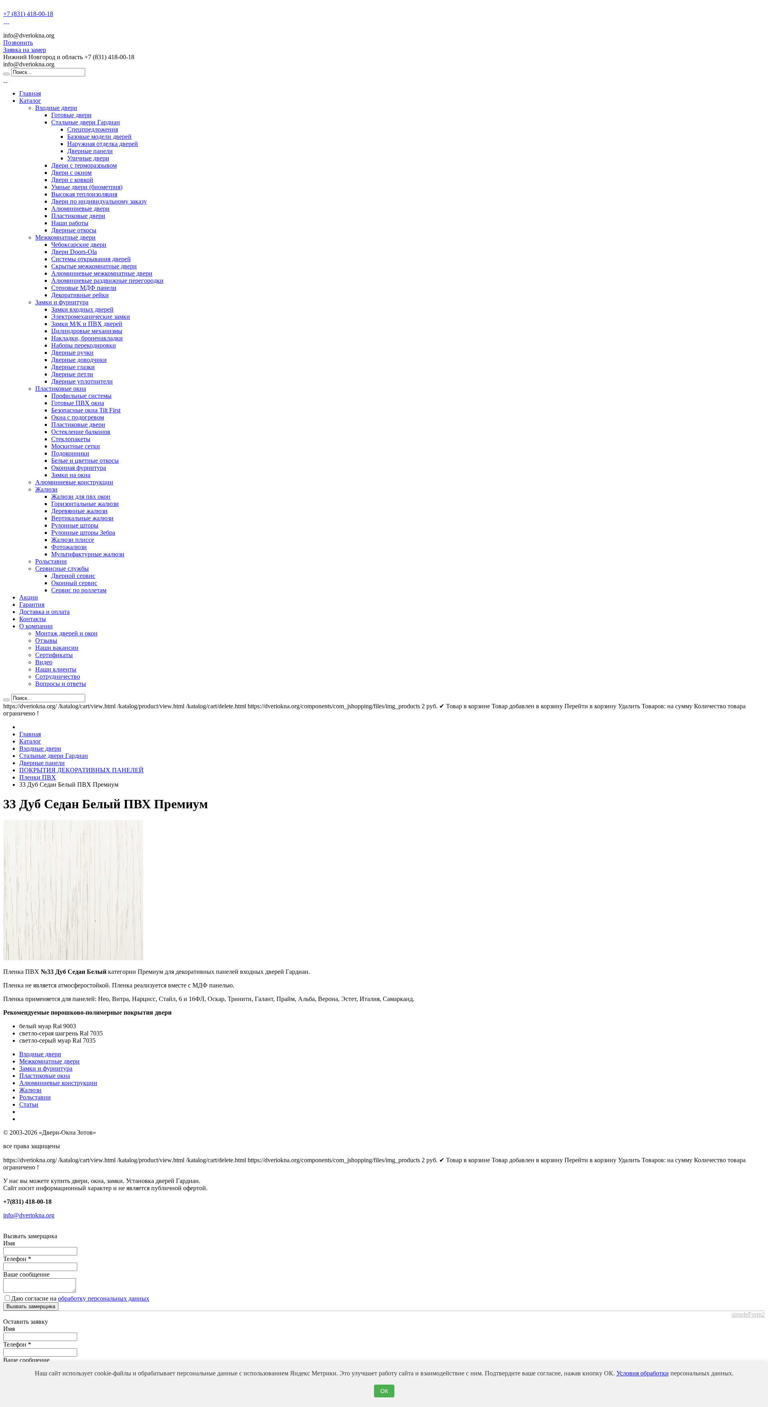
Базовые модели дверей (99, 136)
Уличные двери (88, 158)
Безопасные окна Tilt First (85, 410)
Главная (30, 93)
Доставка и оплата (44, 611)
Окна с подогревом (77, 417)
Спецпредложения (92, 129)
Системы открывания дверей (91, 259)
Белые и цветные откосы (85, 460)
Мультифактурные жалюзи (87, 554)
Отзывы (46, 640)
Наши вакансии (56, 647)
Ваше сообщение (26, 1274)
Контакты (32, 619)
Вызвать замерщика (30, 1306)
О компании (36, 626)
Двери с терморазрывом (84, 165)
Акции (28, 597)
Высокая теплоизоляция (84, 194)
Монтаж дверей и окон (66, 633)
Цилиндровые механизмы (86, 331)
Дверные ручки (72, 352)
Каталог (30, 100)
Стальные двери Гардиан (85, 122)
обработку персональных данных (103, 1298)
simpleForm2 (748, 1314)
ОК (384, 1391)
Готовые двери (71, 115)
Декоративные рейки (80, 295)
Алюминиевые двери (80, 208)
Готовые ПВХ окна (77, 403)
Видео (43, 662)
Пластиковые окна (60, 388)
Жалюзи (46, 489)
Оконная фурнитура (78, 467)
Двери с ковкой (72, 179)
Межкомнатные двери (65, 237)
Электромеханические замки (90, 316)
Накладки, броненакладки (87, 338)
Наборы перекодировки (83, 345)
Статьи (28, 1104)
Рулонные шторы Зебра (83, 532)
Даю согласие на (80, 1298)
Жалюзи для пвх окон (80, 496)
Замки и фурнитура (61, 302)
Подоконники (70, 453)
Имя (9, 1243)
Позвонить (18, 42)
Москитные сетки (75, 446)
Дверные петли (72, 374)
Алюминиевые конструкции (74, 482)
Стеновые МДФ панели (83, 287)
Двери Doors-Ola (74, 251)
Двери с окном (71, 172)
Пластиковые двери (78, 215)
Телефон (17, 1258)
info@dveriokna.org (28, 1215)
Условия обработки (642, 1373)
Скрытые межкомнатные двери (94, 266)
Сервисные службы (62, 568)
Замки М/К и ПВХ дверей (86, 323)
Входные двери (56, 107)
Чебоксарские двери (78, 244)
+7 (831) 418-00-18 (28, 13)
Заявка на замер (24, 49)
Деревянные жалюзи (79, 511)
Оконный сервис (74, 583)
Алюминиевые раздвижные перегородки (107, 280)
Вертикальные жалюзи (82, 518)
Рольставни (51, 561)
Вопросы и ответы (60, 683)
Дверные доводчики (79, 359)
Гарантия (31, 604)
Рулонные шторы (74, 525)
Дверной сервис (73, 575)
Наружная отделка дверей (102, 143)
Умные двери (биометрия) (86, 187)
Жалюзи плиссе (72, 539)
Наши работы (69, 223)
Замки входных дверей (82, 309)
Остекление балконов (80, 431)
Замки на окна (70, 475)
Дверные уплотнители (82, 381)
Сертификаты (54, 655)
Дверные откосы (73, 230)
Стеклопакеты (70, 439)
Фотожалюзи (69, 547)
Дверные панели (90, 151)
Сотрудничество (57, 676)
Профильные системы (81, 395)
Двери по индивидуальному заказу (99, 201)
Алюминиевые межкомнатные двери (101, 273)
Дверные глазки (73, 367)
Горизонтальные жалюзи (85, 503)
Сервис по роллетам (78, 590)
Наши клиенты (55, 669)
